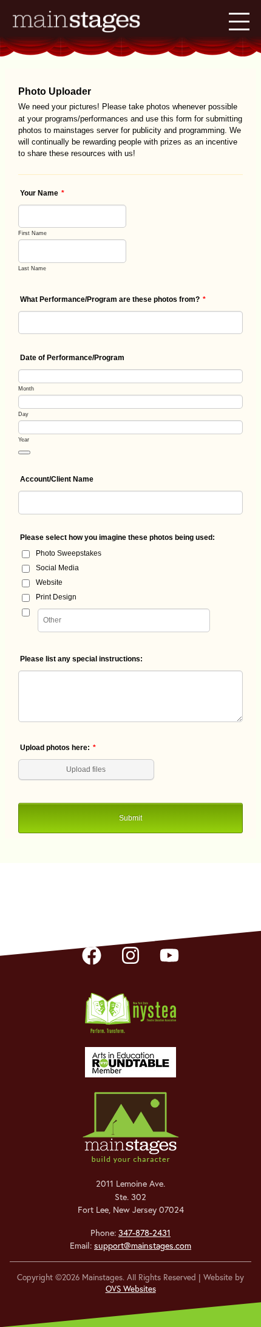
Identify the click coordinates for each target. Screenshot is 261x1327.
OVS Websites (131, 1289)
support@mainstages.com (142, 1245)
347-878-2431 (144, 1232)
